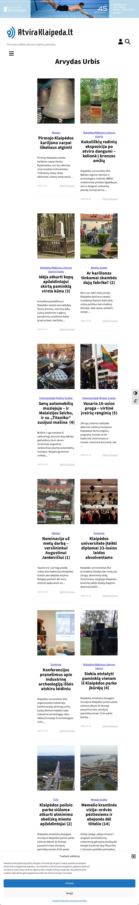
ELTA (55, 800)
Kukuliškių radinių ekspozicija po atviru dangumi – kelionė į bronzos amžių (99, 151)
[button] (133, 856)
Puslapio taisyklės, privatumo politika (69, 900)
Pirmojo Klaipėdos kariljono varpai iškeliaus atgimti (56, 143)
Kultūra (60, 398)
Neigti (69, 893)
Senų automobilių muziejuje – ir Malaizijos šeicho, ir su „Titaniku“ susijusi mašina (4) (56, 413)
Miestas (56, 133)
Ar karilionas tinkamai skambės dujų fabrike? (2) (99, 278)
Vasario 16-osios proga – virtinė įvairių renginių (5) (99, 408)
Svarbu (60, 271)
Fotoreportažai (47, 398)
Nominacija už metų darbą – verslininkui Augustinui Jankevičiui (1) (56, 548)
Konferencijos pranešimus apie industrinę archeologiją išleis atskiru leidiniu (56, 679)
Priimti (69, 883)
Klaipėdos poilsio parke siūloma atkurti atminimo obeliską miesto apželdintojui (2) (56, 814)
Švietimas (99, 533)
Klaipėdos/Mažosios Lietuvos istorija (99, 134)
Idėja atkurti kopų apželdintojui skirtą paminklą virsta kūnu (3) (56, 284)
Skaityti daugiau (67, 185)
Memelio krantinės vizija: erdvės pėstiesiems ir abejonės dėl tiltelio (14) (99, 814)
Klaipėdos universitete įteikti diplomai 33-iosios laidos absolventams (99, 548)
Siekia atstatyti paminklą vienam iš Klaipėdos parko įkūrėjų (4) (99, 681)
